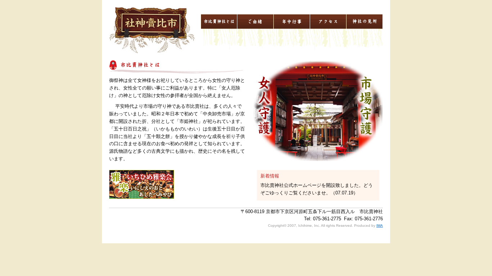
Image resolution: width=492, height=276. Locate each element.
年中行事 (292, 21)
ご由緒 (255, 21)
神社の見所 (364, 21)
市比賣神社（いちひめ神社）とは (219, 21)
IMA (379, 225)
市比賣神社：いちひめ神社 (152, 30)
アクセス (328, 21)
